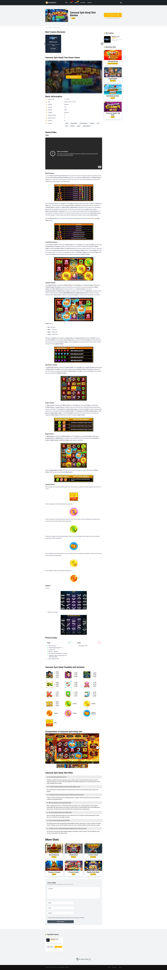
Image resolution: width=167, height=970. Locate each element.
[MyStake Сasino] (107, 42)
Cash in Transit (93, 855)
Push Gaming (93, 874)
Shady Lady (73, 856)
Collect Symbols (83, 123)
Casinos (76, 2)
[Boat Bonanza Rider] (113, 94)
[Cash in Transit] (93, 853)
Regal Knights (113, 79)
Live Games (83, 2)
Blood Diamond (54, 855)
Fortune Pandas (74, 872)
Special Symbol (86, 126)
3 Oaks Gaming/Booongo (112, 63)
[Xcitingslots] (50, 2)
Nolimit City (54, 856)
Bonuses (90, 2)
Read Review (50, 946)
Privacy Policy (114, 967)
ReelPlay (112, 116)
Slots (71, 2)
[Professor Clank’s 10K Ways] (113, 111)
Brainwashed (74, 855)
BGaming (54, 874)
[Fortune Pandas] (74, 870)
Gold (67, 126)
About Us (63, 967)
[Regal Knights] (113, 77)
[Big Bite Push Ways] (93, 870)
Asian (67, 123)
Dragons (92, 123)
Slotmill (73, 874)
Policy (109, 967)
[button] (97, 747)
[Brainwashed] (74, 853)
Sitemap (120, 967)
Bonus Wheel (74, 123)
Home (66, 2)
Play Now (58, 946)
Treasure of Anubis (54, 872)
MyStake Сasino (53, 42)
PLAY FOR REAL (112, 15)
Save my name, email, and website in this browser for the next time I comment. (66, 917)
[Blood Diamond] (54, 853)
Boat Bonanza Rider (113, 96)
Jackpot (72, 126)
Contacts (67, 967)
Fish (98, 123)
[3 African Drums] (113, 59)
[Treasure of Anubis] (54, 870)
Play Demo (73, 77)
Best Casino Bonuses (55, 32)
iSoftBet (73, 18)
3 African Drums (113, 61)
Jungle (78, 126)
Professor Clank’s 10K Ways (113, 114)
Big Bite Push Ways (93, 872)
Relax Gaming (93, 856)
